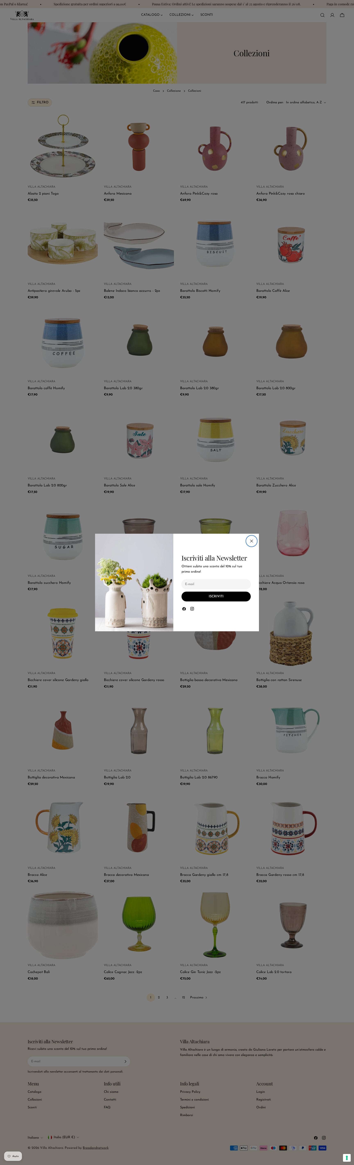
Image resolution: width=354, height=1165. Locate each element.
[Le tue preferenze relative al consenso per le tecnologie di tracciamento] (347, 1158)
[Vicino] (251, 541)
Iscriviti (216, 596)
